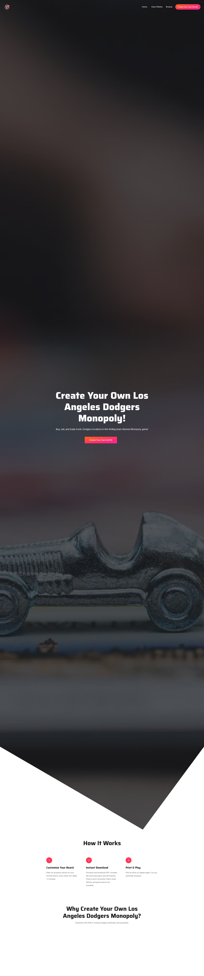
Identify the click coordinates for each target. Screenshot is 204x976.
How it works (156, 7)
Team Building (155, 970)
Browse (169, 7)
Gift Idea (102, 974)
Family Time (49, 974)
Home (145, 7)
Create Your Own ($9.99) (188, 7)
